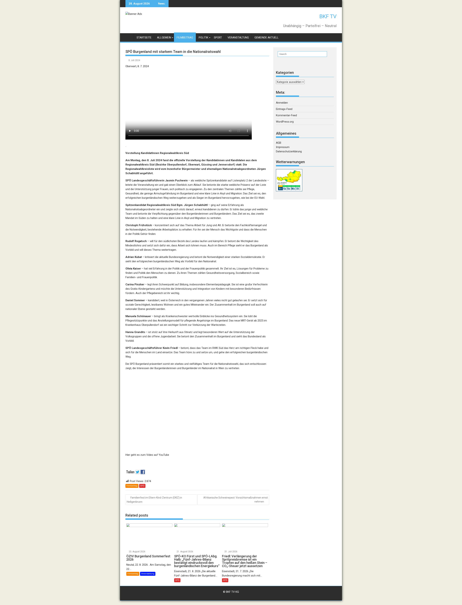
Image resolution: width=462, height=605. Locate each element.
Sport (218, 37)
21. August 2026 (185, 551)
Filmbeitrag (185, 37)
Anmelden (282, 102)
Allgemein (164, 37)
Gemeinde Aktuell (266, 37)
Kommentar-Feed (286, 115)
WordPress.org (285, 121)
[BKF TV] (129, 37)
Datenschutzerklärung (289, 151)
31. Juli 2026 (231, 551)
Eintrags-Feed (284, 109)
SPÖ (142, 486)
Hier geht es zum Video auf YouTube (147, 454)
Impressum (282, 147)
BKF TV (328, 16)
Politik (203, 37)
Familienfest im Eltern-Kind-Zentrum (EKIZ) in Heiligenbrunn (154, 499)
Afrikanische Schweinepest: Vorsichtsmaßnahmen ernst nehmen (235, 499)
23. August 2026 (137, 551)
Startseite (144, 37)
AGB (278, 142)
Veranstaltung (238, 37)
